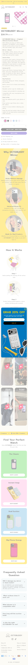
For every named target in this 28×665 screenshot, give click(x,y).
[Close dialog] (25, 309)
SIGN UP (14, 323)
